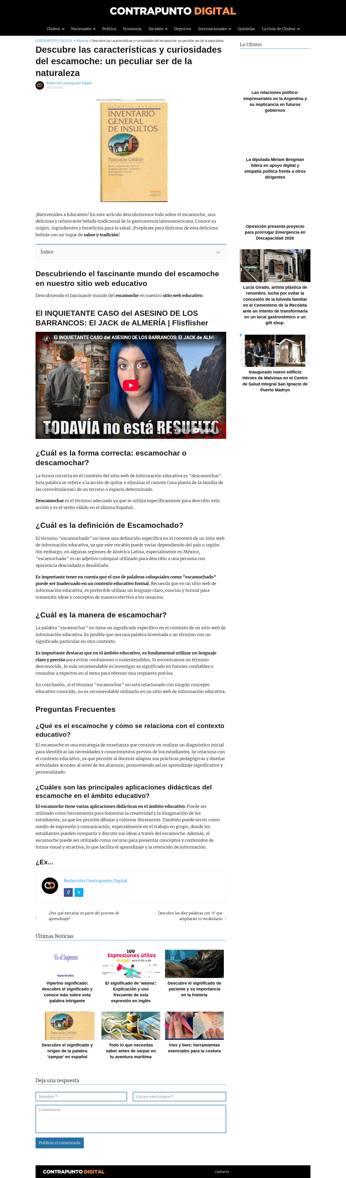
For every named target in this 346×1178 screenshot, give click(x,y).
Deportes (182, 28)
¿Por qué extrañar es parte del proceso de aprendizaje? (84, 916)
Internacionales (212, 28)
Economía (132, 28)
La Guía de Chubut (279, 28)
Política (109, 28)
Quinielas (246, 28)
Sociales (156, 28)
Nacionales (81, 28)
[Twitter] (79, 892)
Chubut (53, 28)
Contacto (222, 1172)
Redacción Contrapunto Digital (69, 83)
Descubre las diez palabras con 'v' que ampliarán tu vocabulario (190, 916)
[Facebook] (68, 892)
